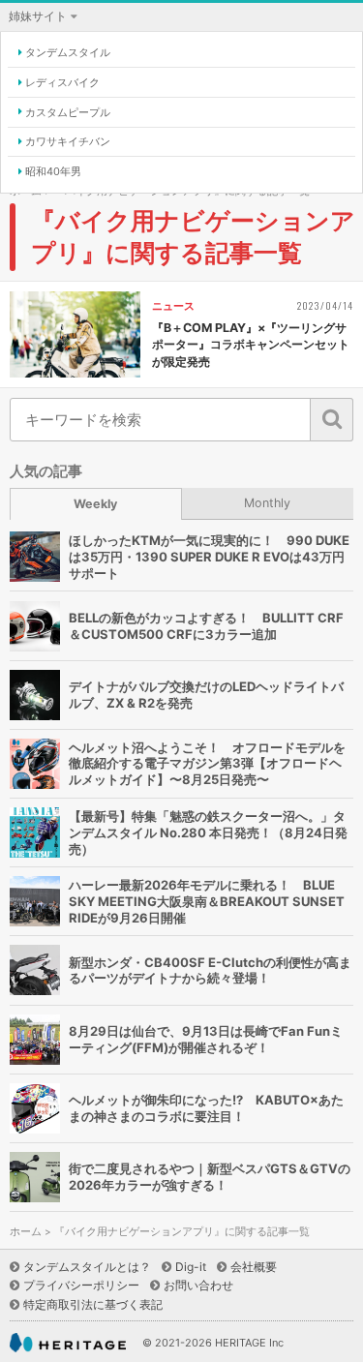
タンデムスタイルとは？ (87, 1266)
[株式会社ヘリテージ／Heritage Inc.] (68, 1343)
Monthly (267, 503)
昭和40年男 (53, 171)
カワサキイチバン (67, 141)
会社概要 (253, 1266)
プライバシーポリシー (81, 1285)
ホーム (26, 1232)
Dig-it (190, 1266)
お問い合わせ (198, 1285)
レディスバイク (62, 82)
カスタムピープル (67, 112)
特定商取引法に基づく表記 (93, 1304)
